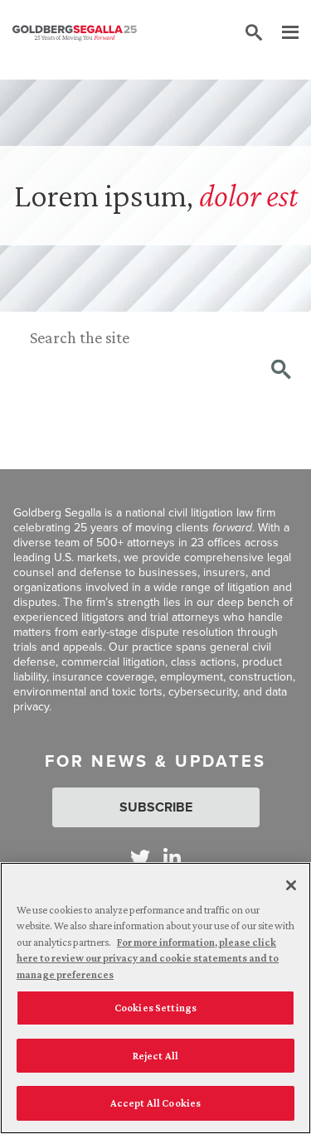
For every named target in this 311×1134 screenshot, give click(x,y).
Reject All (155, 1055)
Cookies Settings (155, 1007)
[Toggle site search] (253, 33)
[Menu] (282, 33)
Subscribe (155, 807)
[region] (155, 998)
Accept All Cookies (155, 1103)
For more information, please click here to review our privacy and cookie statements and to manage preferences (148, 958)
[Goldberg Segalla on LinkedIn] (172, 857)
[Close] (291, 885)
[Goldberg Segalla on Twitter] (140, 857)
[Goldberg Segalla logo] (74, 33)
